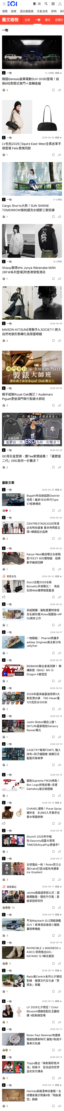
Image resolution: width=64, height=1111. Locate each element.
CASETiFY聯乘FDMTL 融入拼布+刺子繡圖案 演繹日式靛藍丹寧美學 (44, 754)
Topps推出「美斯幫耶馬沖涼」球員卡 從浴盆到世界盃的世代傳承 (43, 1067)
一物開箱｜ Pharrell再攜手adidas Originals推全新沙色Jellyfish (44, 641)
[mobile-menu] (4, 4)
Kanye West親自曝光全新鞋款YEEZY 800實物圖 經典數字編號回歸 (44, 558)
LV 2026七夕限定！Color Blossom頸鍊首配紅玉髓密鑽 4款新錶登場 (43, 1011)
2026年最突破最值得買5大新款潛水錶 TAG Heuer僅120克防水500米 (43, 698)
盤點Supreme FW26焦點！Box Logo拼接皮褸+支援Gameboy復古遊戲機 (43, 785)
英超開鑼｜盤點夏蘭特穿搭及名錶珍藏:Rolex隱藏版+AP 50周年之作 (44, 614)
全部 (27, 19)
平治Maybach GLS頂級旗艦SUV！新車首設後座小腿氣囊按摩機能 (44, 924)
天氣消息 (42, 11)
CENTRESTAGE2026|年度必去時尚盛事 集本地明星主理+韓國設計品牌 (43, 527)
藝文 (48, 19)
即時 (54, 11)
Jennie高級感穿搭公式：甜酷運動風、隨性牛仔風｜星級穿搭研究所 (43, 897)
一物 (37, 19)
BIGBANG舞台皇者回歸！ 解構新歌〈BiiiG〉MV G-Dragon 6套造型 (44, 670)
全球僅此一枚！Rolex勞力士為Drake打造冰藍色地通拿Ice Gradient (44, 868)
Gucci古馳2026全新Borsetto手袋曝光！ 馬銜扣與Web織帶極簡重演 (43, 586)
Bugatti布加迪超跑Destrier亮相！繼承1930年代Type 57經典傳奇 (43, 499)
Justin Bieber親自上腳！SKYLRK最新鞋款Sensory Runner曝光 (42, 726)
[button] (53, 90)
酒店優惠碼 (26, 11)
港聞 (5, 11)
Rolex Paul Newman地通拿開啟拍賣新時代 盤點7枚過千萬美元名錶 (44, 1039)
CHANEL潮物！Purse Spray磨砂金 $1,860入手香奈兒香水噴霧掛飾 (44, 812)
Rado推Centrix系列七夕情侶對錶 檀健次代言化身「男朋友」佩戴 (44, 980)
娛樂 (13, 11)
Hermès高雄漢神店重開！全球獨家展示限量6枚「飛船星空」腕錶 (44, 1095)
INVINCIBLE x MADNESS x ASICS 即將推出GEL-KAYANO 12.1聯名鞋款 (44, 952)
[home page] (12, 3)
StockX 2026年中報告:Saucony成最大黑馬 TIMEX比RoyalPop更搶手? (43, 840)
